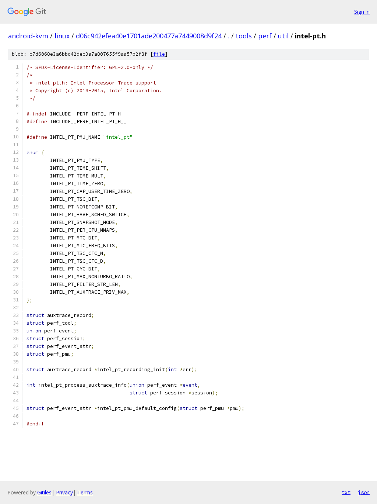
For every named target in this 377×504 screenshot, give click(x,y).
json (364, 492)
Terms (85, 492)
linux (62, 35)
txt (346, 492)
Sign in (362, 11)
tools (244, 35)
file (159, 54)
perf (265, 35)
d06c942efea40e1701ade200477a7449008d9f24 (149, 35)
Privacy (64, 492)
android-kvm (28, 35)
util (283, 35)
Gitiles (44, 492)
